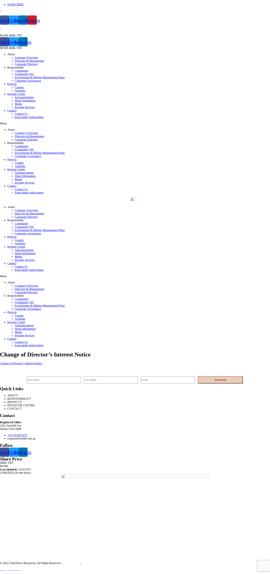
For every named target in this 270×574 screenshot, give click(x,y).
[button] (135, 123)
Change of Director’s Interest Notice (21, 363)
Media (18, 103)
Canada (19, 87)
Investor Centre (16, 94)
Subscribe (220, 380)
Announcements (24, 97)
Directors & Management (29, 60)
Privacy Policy (71, 563)
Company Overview (26, 57)
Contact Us (21, 113)
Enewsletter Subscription (29, 117)
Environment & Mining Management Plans (40, 77)
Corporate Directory (26, 64)
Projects (12, 84)
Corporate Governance (28, 80)
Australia (20, 90)
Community (21, 70)
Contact (11, 110)
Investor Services (25, 107)
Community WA (24, 74)
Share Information (25, 100)
